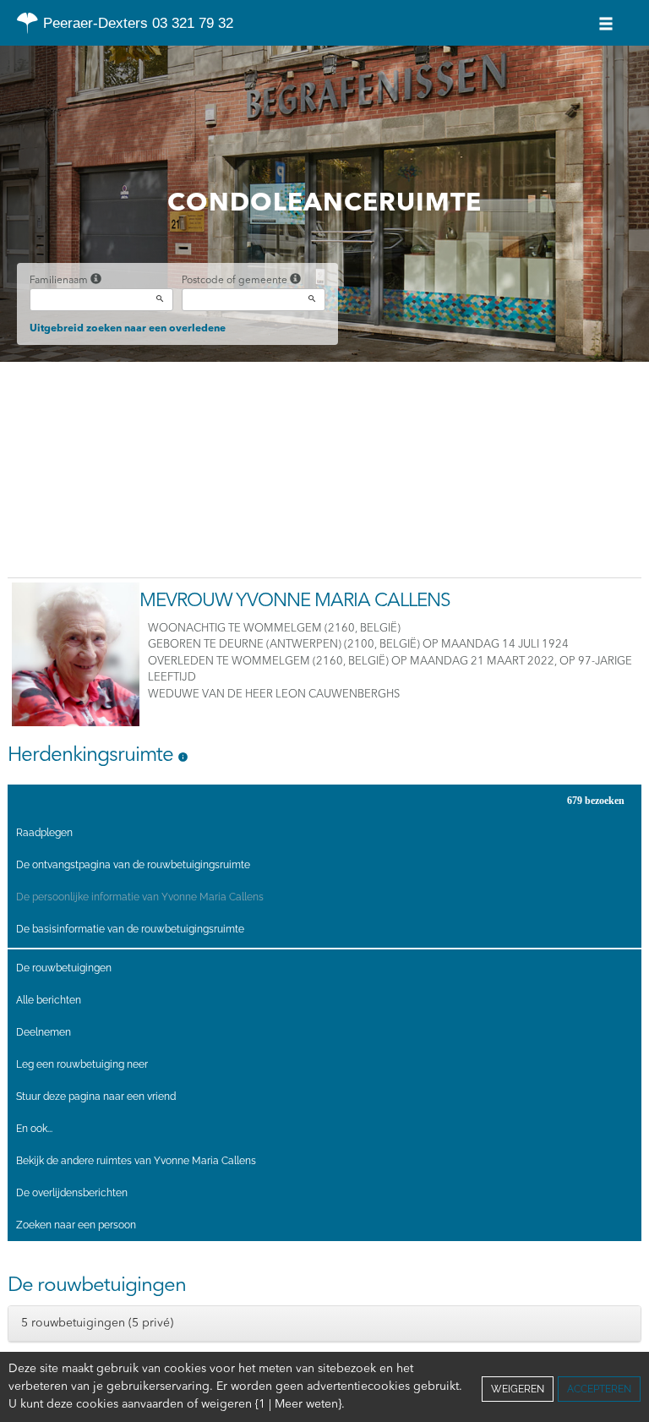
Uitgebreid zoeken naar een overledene (128, 329)
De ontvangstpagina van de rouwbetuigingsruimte (133, 865)
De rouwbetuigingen (64, 968)
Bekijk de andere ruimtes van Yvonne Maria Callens (136, 1161)
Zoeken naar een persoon (76, 1225)
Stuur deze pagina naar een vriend (96, 1096)
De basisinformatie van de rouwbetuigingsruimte (130, 929)
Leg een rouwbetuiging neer (82, 1064)
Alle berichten (48, 1000)
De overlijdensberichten (72, 1193)
